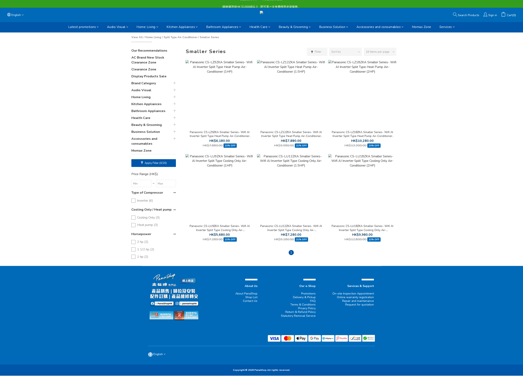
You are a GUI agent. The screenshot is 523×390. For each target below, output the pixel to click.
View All (137, 37)
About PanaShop (246, 294)
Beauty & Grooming (293, 27)
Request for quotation (359, 305)
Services (445, 27)
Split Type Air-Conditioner (180, 37)
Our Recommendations (149, 50)
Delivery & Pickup (304, 297)
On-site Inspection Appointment (353, 294)
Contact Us (250, 301)
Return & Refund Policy (300, 312)
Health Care (258, 27)
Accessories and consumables (378, 27)
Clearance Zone (143, 69)
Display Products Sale (149, 76)
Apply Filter (155, 163)
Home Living (145, 27)
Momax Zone (421, 27)
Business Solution (332, 27)
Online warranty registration (355, 297)
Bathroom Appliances (222, 27)
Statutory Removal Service (298, 316)
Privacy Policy (307, 308)
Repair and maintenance (358, 301)
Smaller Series (209, 37)
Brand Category (143, 83)
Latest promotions (82, 27)
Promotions (308, 294)
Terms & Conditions (303, 305)
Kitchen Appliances (181, 27)
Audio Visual (116, 27)
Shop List (251, 297)
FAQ (313, 301)
